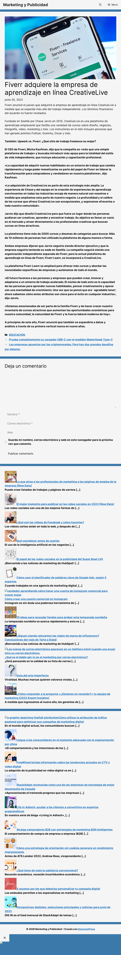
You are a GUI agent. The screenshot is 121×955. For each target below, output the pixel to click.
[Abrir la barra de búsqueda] (100, 4)
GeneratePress (86, 929)
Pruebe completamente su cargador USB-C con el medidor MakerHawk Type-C (61, 339)
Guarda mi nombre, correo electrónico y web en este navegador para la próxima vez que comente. (60, 442)
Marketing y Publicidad (25, 4)
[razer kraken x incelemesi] (60, 943)
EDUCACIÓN (17, 334)
